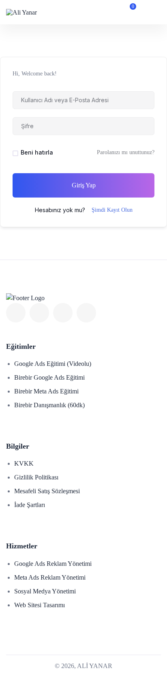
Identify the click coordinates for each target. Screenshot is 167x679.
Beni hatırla (37, 152)
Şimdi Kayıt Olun (112, 210)
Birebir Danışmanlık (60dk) (49, 405)
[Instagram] (86, 312)
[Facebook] (16, 312)
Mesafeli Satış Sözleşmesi (47, 491)
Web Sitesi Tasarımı (39, 605)
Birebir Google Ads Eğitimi (49, 377)
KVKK (24, 463)
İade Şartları (29, 504)
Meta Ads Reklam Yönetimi (50, 577)
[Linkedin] (63, 312)
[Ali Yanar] (21, 12)
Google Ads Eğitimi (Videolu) (52, 363)
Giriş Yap (84, 185)
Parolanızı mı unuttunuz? (125, 152)
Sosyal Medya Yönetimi (45, 591)
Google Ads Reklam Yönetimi (53, 563)
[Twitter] (39, 312)
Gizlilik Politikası (36, 477)
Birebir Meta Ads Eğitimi (46, 391)
